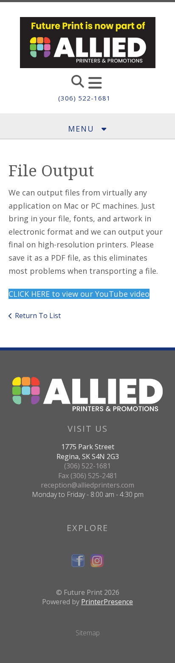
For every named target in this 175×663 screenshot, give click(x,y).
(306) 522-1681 (84, 98)
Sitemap (88, 632)
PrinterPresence (107, 601)
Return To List (38, 315)
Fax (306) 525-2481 (87, 475)
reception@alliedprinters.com (87, 485)
